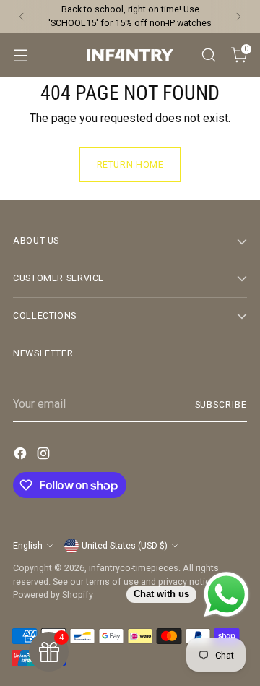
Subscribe (221, 404)
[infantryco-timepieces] (130, 55)
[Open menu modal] (20, 54)
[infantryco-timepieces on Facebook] (21, 456)
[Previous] (22, 16)
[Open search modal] (208, 54)
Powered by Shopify (53, 594)
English (28, 545)
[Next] (238, 16)
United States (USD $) (125, 545)
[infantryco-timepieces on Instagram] (44, 456)
